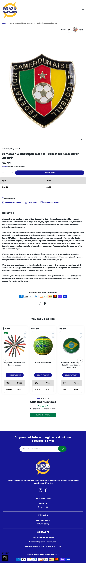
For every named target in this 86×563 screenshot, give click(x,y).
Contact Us (43, 507)
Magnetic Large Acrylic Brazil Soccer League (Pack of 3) (71, 364)
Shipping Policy (43, 520)
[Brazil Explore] (10, 10)
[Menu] (83, 10)
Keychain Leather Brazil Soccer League (14, 363)
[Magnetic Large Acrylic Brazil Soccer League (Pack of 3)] (71, 345)
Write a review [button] (43, 415)
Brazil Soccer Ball (43, 362)
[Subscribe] (62, 449)
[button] (39, 398)
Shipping (5, 166)
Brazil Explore (39, 554)
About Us (43, 503)
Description (8, 213)
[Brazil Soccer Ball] (43, 345)
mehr (57, 554)
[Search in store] (78, 10)
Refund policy (43, 524)
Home (4, 23)
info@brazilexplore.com (46, 542)
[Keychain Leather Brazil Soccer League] (15, 345)
